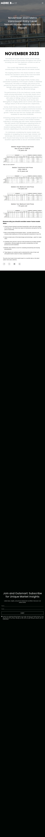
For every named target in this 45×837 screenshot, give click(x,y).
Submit (22, 613)
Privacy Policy (5, 619)
